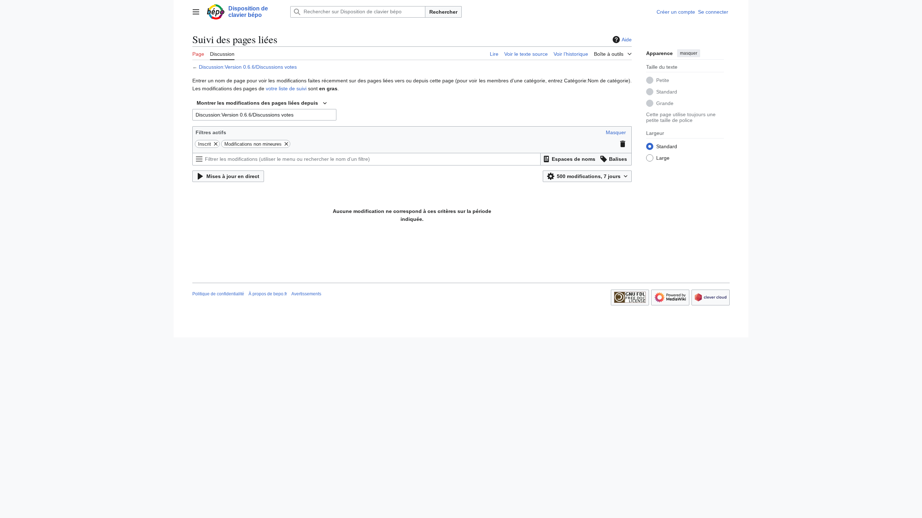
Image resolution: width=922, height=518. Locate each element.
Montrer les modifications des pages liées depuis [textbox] (257, 103)
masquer (688, 53)
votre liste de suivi (286, 88)
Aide (627, 39)
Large (663, 158)
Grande (664, 103)
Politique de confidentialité (218, 293)
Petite (662, 80)
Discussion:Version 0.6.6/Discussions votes (248, 67)
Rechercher (443, 12)
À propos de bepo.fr (268, 293)
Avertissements (306, 293)
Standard (666, 92)
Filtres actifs (211, 132)
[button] (196, 12)
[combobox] (261, 103)
